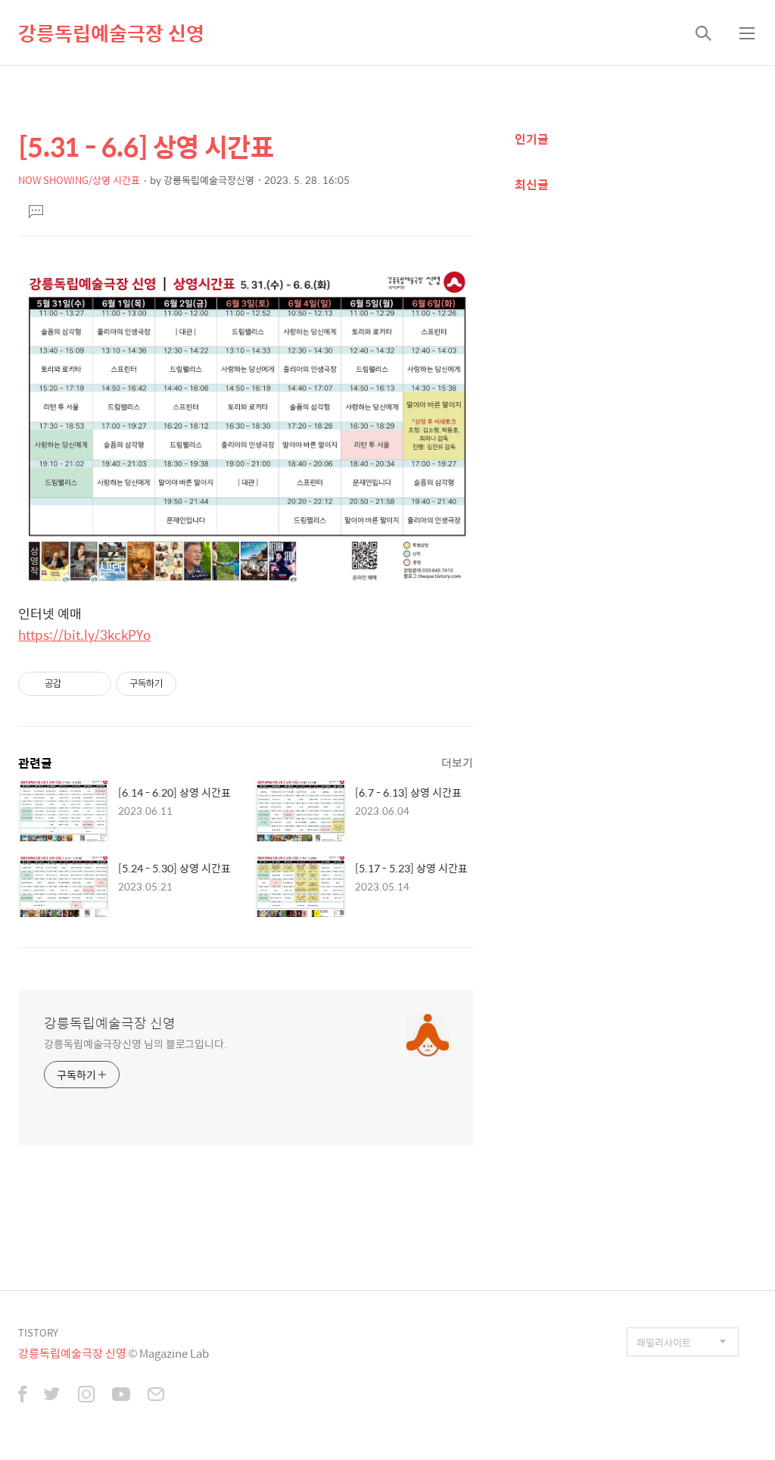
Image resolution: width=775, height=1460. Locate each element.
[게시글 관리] (94, 683)
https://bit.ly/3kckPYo (84, 634)
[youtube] (121, 1395)
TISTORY (38, 1332)
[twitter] (52, 1395)
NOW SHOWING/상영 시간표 (79, 180)
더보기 (457, 762)
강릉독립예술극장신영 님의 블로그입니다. (135, 1043)
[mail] (156, 1395)
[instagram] (86, 1395)
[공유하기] (75, 683)
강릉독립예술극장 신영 (111, 32)
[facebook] (22, 1395)
